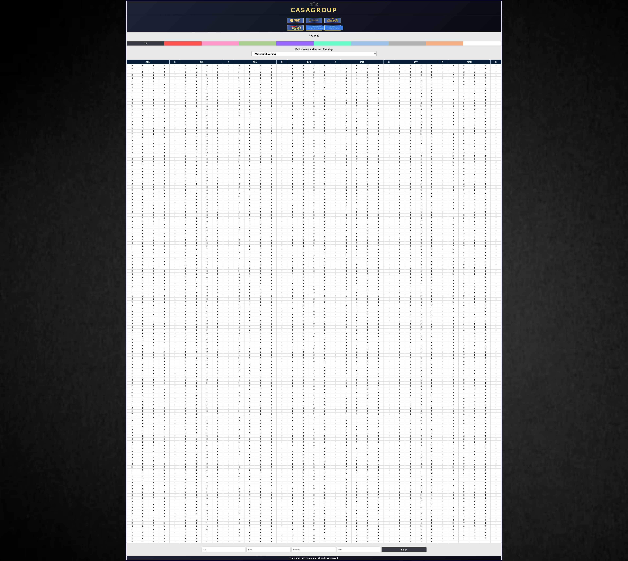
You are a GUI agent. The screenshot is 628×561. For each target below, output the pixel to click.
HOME (314, 35)
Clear (404, 550)
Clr (145, 44)
